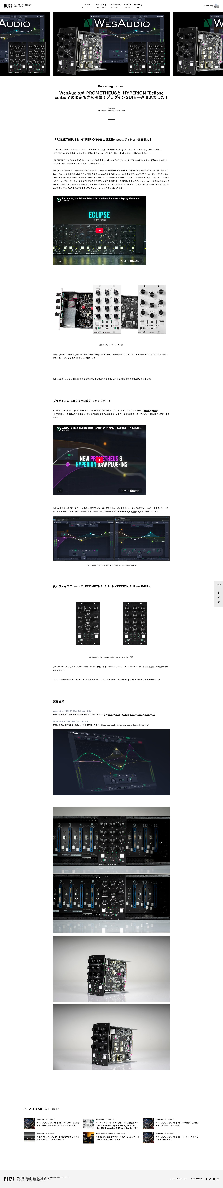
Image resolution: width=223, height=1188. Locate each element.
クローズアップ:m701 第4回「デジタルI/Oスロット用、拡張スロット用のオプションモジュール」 (58, 1124)
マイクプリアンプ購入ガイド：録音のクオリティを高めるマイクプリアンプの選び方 (58, 1138)
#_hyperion (110, 110)
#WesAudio (102, 110)
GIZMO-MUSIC (196, 1179)
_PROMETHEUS (150, 410)
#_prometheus (120, 110)
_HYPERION (58, 414)
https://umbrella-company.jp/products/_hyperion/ (125, 725)
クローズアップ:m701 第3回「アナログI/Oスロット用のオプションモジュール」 (177, 1124)
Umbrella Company (179, 1179)
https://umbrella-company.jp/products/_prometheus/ (129, 714)
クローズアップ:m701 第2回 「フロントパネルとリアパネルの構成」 (177, 1138)
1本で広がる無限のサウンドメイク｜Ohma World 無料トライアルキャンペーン (117, 1138)
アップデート (134, 511)
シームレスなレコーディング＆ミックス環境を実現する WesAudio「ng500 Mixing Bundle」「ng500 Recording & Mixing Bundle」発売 (117, 1125)
